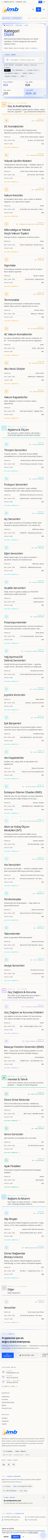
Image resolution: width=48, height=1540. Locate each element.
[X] (9, 1464)
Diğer (23, 76)
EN (44, 2)
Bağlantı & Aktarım (11, 76)
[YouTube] (14, 1464)
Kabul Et (16, 1537)
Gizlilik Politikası (33, 1533)
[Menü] (44, 9)
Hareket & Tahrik (28, 73)
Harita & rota (9, 1386)
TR (40, 2)
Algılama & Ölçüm (33, 70)
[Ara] (33, 9)
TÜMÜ (7, 70)
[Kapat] (23, 1536)
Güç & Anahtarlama (18, 70)
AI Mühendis (8, 1355)
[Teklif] (38, 9)
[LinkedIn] (4, 1464)
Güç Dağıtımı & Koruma (12, 73)
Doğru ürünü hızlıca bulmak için (21, 48)
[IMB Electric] (10, 9)
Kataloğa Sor (28, 1355)
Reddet (6, 1537)
